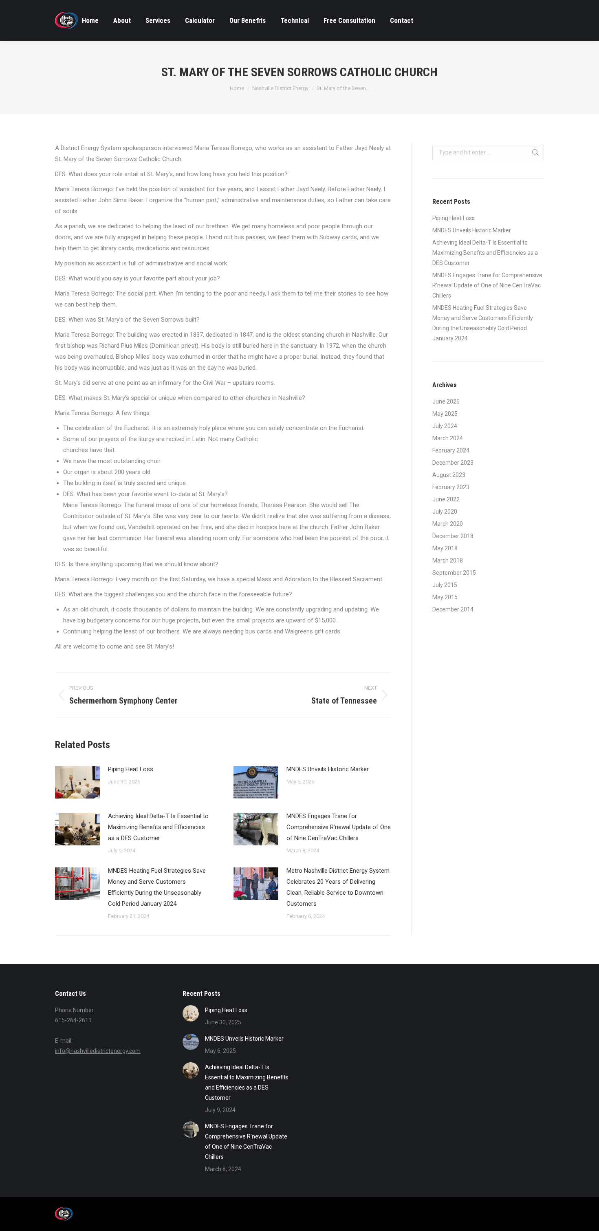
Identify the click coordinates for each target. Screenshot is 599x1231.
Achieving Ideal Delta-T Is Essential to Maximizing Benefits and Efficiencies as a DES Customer (158, 827)
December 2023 (452, 462)
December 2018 (452, 536)
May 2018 (445, 548)
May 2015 (445, 597)
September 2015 (454, 572)
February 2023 (450, 487)
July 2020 (444, 511)
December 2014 (452, 609)
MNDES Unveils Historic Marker (327, 769)
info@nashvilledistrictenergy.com (98, 1051)
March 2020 (447, 524)
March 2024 (447, 438)
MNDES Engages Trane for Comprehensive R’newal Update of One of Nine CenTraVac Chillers (338, 827)
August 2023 (448, 475)
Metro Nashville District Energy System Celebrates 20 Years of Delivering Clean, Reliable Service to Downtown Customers (338, 887)
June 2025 (446, 401)
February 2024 (450, 450)
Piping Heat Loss (130, 769)
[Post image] (77, 782)
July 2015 (444, 585)
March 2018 (447, 560)
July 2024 (444, 426)
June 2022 (446, 499)
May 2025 (445, 413)
